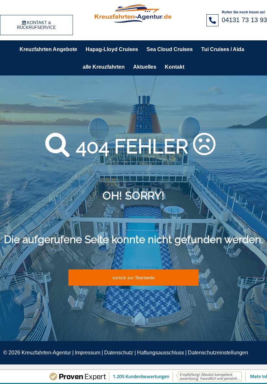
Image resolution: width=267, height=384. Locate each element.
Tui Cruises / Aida (222, 49)
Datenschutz (118, 352)
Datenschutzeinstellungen (218, 352)
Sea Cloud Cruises (170, 49)
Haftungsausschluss (160, 352)
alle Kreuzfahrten (104, 67)
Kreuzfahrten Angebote (48, 49)
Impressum (87, 352)
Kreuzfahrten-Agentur (46, 352)
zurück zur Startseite (133, 277)
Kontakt (174, 67)
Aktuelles (144, 67)
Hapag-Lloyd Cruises (112, 49)
